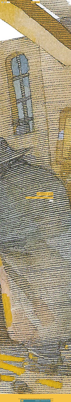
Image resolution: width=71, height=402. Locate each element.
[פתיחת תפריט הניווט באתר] (69, 2)
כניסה (8, 2)
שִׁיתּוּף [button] (51, 200)
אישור (22, 400)
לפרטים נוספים (37, 400)
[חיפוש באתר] (69, 4)
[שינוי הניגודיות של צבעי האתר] (2, 2)
